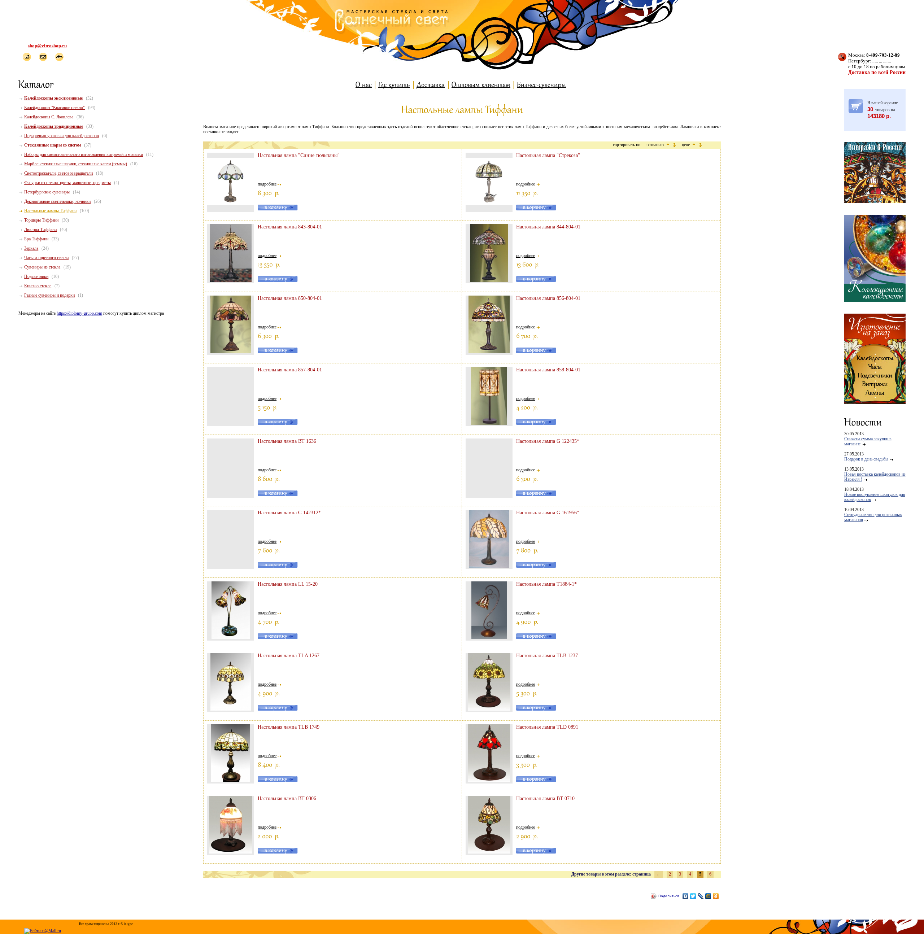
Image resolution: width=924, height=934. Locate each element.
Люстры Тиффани (40, 229)
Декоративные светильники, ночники (57, 201)
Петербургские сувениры (47, 192)
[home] (26, 56)
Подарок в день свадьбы (866, 459)
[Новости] (863, 421)
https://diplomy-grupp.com (79, 313)
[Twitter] (693, 896)
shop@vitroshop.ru (47, 45)
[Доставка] (431, 84)
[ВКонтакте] (685, 896)
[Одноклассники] (716, 896)
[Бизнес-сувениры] (541, 84)
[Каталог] (36, 84)
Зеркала (31, 248)
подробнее (267, 184)
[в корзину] (856, 106)
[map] (59, 56)
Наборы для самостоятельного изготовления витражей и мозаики (83, 154)
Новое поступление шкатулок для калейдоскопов (874, 497)
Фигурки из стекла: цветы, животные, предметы (67, 182)
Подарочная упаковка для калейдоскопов (61, 135)
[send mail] (42, 56)
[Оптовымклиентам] (481, 84)
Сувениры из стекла (42, 267)
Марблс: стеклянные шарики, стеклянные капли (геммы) (75, 163)
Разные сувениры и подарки (49, 295)
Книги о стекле (37, 285)
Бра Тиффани (36, 238)
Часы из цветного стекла (46, 257)
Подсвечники (36, 276)
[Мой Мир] (708, 896)
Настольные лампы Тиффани (50, 210)
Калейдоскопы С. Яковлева (48, 116)
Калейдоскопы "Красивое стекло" (54, 107)
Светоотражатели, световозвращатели (58, 173)
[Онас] (364, 84)
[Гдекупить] (394, 84)
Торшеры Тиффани (41, 220)
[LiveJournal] (701, 896)
